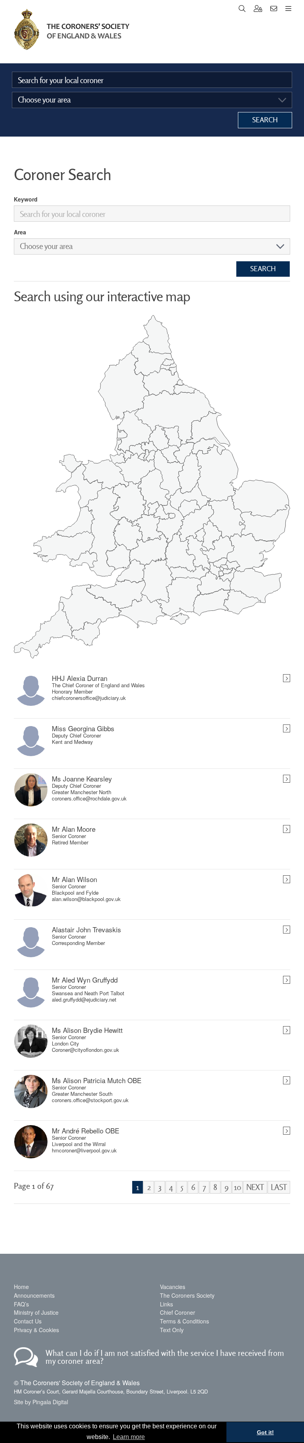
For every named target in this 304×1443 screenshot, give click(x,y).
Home (21, 1287)
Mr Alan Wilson (74, 879)
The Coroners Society (187, 1295)
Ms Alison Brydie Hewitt (87, 1030)
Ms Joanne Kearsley (82, 779)
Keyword (26, 199)
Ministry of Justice (36, 1312)
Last (279, 1187)
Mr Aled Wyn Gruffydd (85, 980)
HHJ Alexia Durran (79, 678)
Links (166, 1304)
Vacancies (172, 1287)
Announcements (34, 1295)
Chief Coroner (177, 1312)
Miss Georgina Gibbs (83, 728)
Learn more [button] (129, 1436)
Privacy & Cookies (36, 1330)
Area (20, 232)
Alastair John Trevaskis (86, 929)
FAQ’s (21, 1304)
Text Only (172, 1330)
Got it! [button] (265, 1432)
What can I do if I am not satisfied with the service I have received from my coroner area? (165, 1357)
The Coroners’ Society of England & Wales (71, 29)
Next (255, 1187)
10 (237, 1187)
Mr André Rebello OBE (85, 1131)
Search (265, 119)
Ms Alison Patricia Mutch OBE (96, 1080)
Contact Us (28, 1321)
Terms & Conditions (184, 1321)
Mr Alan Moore (73, 829)
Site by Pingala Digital (41, 1402)
